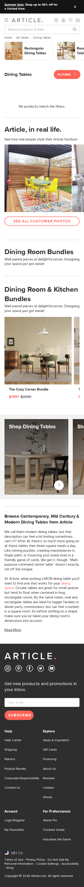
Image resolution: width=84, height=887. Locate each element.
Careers (48, 787)
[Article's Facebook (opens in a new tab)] (29, 669)
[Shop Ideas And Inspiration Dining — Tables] (36, 456)
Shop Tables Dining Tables (59, 485)
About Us (49, 768)
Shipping (10, 749)
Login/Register (14, 820)
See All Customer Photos (42, 221)
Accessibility (70, 863)
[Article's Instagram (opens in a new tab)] (7, 669)
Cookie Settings (47, 863)
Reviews (49, 778)
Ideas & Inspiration (56, 740)
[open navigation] (8, 20)
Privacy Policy (35, 859)
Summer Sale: (14, 4)
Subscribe (19, 715)
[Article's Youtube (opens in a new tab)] (51, 669)
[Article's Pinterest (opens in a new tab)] (18, 669)
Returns (9, 759)
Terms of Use (13, 859)
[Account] (63, 20)
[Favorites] (70, 21)
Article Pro (50, 820)
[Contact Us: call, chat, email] (56, 20)
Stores (47, 797)
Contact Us (12, 787)
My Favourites (14, 829)
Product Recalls (15, 768)
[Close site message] (75, 6)
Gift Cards (50, 749)
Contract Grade (54, 829)
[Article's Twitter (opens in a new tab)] (40, 669)
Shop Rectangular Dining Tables (18, 46)
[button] (56, 20)
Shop (10, 867)
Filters (64, 74)
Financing (49, 759)
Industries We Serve (57, 839)
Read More (12, 630)
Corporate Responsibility (21, 778)
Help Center (12, 740)
